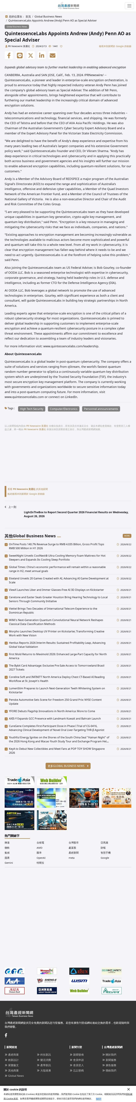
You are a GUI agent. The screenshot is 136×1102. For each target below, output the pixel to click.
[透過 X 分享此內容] (31, 55)
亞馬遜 (104, 842)
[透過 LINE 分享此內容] (20, 55)
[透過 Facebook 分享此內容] (9, 55)
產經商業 (13, 1054)
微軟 (7, 847)
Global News (16, 1076)
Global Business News (48, 16)
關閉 (98, 1099)
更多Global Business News (66, 766)
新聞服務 (111, 1060)
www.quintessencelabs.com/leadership (70, 346)
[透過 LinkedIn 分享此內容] (41, 55)
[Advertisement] (68, 459)
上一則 (12, 507)
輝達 (7, 842)
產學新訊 (45, 1065)
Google (105, 857)
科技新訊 (45, 1054)
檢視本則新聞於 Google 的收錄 (115, 46)
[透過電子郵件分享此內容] (52, 55)
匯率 (39, 852)
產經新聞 (74, 852)
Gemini (9, 862)
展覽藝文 (13, 1065)
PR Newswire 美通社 (19, 46)
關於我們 (111, 1054)
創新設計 (13, 1060)
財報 (103, 847)
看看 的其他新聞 (28, 489)
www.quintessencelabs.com (24, 397)
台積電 (40, 842)
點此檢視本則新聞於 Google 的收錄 (26, 493)
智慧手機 (106, 852)
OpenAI (41, 857)
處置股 (72, 847)
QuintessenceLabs (17, 361)
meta (71, 857)
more (127, 535)
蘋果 (7, 857)
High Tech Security (31, 409)
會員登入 (78, 1065)
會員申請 (78, 1060)
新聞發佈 (78, 1054)
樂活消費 (45, 1060)
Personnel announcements (101, 409)
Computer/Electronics (63, 409)
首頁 (28, 16)
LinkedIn (71, 397)
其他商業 (13, 1070)
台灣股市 (74, 842)
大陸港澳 (45, 1070)
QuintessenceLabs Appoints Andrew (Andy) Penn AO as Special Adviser (52, 20)
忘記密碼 (78, 1070)
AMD (39, 847)
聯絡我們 (111, 1070)
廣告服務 (111, 1065)
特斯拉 (40, 862)
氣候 (7, 852)
